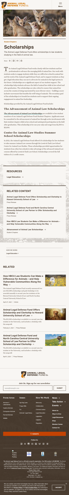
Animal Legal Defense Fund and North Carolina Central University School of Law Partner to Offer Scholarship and (32, 210)
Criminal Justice (40, 409)
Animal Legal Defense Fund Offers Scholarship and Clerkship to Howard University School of (34, 198)
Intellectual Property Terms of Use (20, 468)
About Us (55, 410)
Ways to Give (56, 414)
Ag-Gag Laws (23, 402)
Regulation (39, 423)
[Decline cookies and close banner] (66, 483)
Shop (54, 421)
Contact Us (56, 428)
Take (57, 401)
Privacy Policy (18, 488)
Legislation (39, 416)
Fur (20, 409)
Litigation (38, 420)
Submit (60, 388)
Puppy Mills (22, 406)
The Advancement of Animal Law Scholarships (23, 113)
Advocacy (39, 402)
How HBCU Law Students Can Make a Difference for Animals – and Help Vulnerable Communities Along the (33, 222)
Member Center (57, 424)
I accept (60, 487)
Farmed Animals (8, 415)
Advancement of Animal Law (25, 229)
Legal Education (40, 413)
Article (16, 302)
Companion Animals (9, 411)
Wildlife (5, 418)
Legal (14, 177)
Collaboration (39, 406)
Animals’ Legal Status (25, 413)
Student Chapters (10, 42)
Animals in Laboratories (6, 403)
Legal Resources (57, 417)
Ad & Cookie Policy (31, 488)
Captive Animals (8, 408)
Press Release (11, 202)
